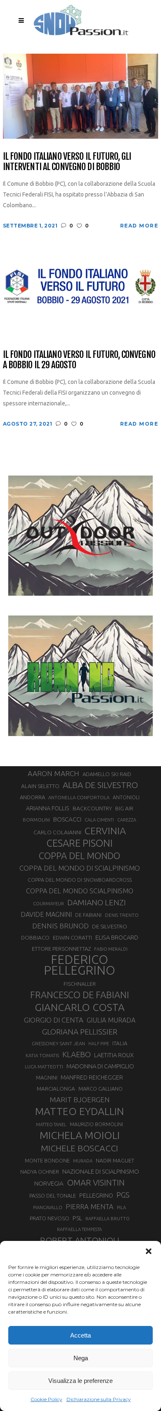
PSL (77, 1218)
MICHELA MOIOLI (80, 1135)
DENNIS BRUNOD (60, 926)
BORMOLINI (36, 819)
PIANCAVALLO (47, 1207)
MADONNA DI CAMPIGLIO (100, 1066)
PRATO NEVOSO (49, 1218)
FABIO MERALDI (111, 949)
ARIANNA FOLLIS (47, 808)
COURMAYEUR (48, 903)
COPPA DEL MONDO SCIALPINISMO (79, 891)
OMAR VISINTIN (96, 1182)
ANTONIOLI (126, 797)
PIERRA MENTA (90, 1206)
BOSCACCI (67, 819)
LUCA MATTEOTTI (44, 1066)
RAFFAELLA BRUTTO (107, 1218)
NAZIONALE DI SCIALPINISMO (100, 1171)
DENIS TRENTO (122, 915)
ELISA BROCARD (116, 937)
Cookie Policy (46, 1399)
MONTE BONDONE (47, 1160)
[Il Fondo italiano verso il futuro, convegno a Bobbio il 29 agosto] (81, 294)
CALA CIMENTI (99, 819)
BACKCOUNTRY (92, 808)
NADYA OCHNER (39, 1171)
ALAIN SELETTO (40, 786)
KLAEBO (76, 1054)
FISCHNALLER (80, 984)
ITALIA (120, 1043)
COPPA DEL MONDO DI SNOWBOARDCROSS (80, 880)
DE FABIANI (88, 915)
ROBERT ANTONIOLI (79, 1240)
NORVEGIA (49, 1183)
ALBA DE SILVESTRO (100, 785)
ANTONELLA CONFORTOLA (78, 797)
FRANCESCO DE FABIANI (79, 995)
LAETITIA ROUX (114, 1054)
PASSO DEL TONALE (52, 1195)
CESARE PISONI (80, 843)
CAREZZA (126, 819)
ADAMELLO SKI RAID (107, 774)
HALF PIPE (98, 1043)
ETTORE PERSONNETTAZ (61, 949)
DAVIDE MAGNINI (46, 914)
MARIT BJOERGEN (80, 1099)
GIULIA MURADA (111, 1020)
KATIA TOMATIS (42, 1055)
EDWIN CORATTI (72, 938)
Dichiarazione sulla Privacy (98, 1399)
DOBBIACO (35, 938)
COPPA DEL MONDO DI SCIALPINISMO (79, 868)
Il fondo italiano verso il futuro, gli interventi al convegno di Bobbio (67, 161)
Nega (80, 1357)
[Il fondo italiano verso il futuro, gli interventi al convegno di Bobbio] (81, 95)
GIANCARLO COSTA (80, 1007)
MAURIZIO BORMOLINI (96, 1124)
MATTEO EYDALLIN (79, 1111)
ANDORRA (32, 797)
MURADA (82, 1160)
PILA (121, 1207)
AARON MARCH (53, 773)
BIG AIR (124, 808)
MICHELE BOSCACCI (79, 1148)
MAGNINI (46, 1077)
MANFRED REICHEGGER (92, 1077)
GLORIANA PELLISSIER (79, 1031)
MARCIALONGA (56, 1089)
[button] (148, 1251)
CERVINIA (105, 830)
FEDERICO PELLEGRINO (79, 965)
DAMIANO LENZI (96, 902)
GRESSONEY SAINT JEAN (58, 1043)
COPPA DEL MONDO (79, 856)
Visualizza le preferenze (80, 1380)
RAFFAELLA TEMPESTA (79, 1229)
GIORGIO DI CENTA (53, 1020)
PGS (123, 1195)
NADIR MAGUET (115, 1161)
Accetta (80, 1335)
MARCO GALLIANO (100, 1088)
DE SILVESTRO (109, 926)
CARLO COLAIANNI (57, 832)
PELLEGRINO (96, 1195)
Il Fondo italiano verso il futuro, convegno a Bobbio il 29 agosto (79, 359)
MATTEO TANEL (51, 1124)
